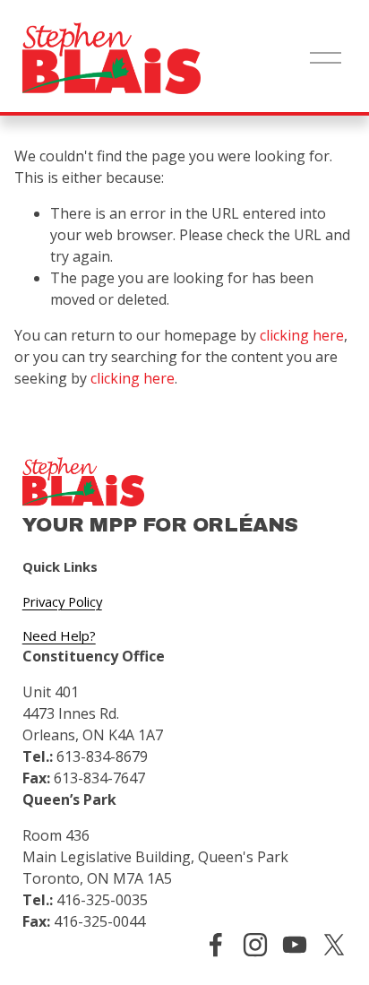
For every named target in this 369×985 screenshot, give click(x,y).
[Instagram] (255, 944)
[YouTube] (294, 944)
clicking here (302, 335)
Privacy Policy (62, 601)
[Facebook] (215, 944)
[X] (334, 944)
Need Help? (59, 635)
